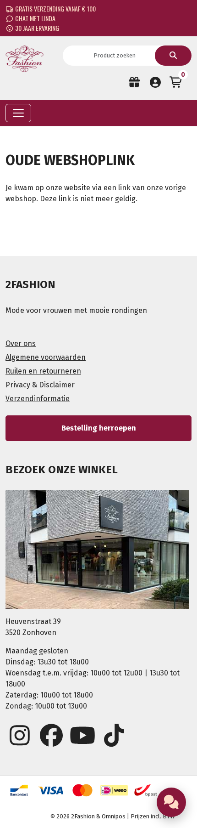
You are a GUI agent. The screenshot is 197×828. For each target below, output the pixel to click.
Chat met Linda (34, 18)
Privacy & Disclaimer (40, 384)
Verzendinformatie (37, 398)
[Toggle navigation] (18, 113)
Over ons (20, 343)
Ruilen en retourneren (43, 371)
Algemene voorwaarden (45, 357)
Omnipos (114, 816)
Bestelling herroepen (98, 428)
